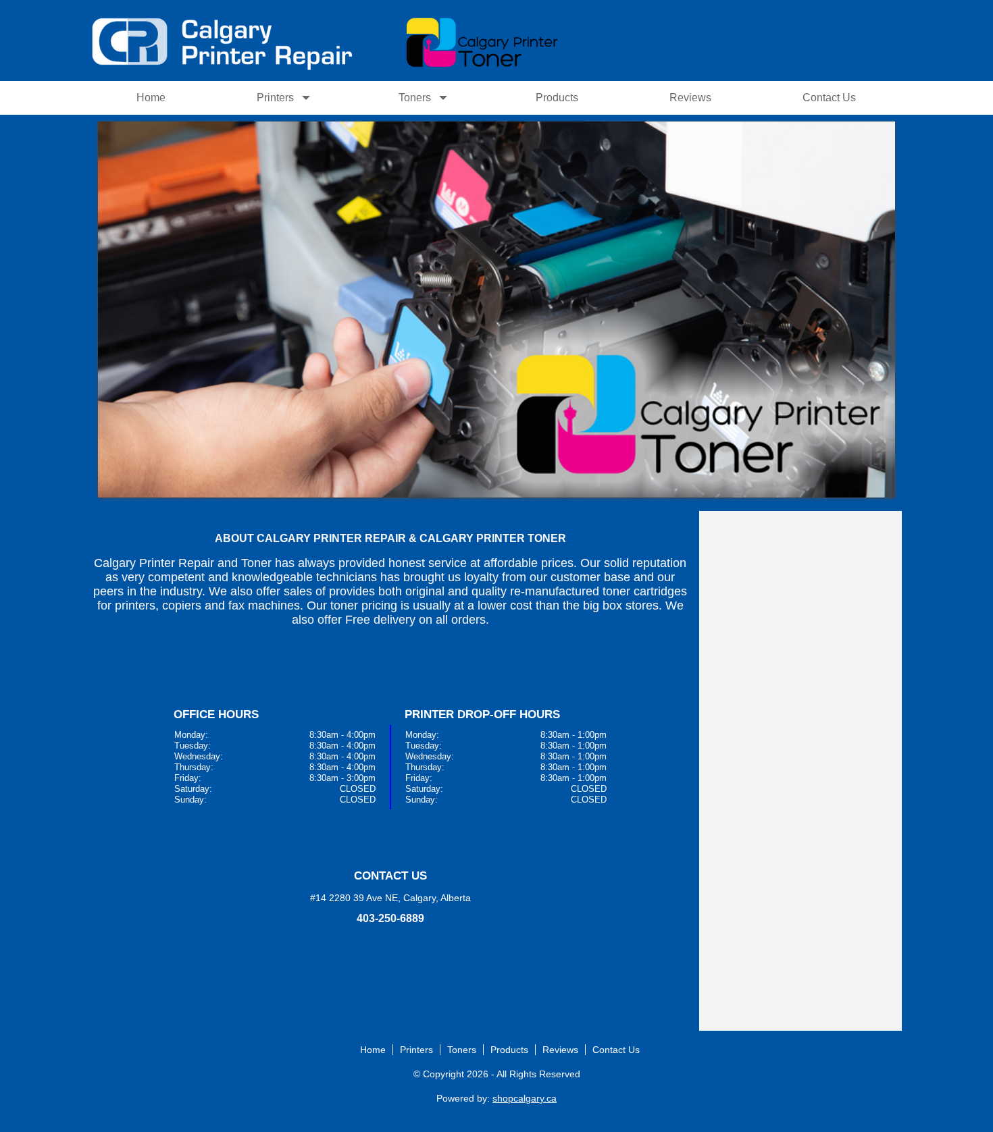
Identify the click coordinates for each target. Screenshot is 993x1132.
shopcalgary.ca (524, 1098)
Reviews (690, 97)
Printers (275, 97)
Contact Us (829, 97)
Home (151, 97)
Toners (415, 97)
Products (557, 97)
